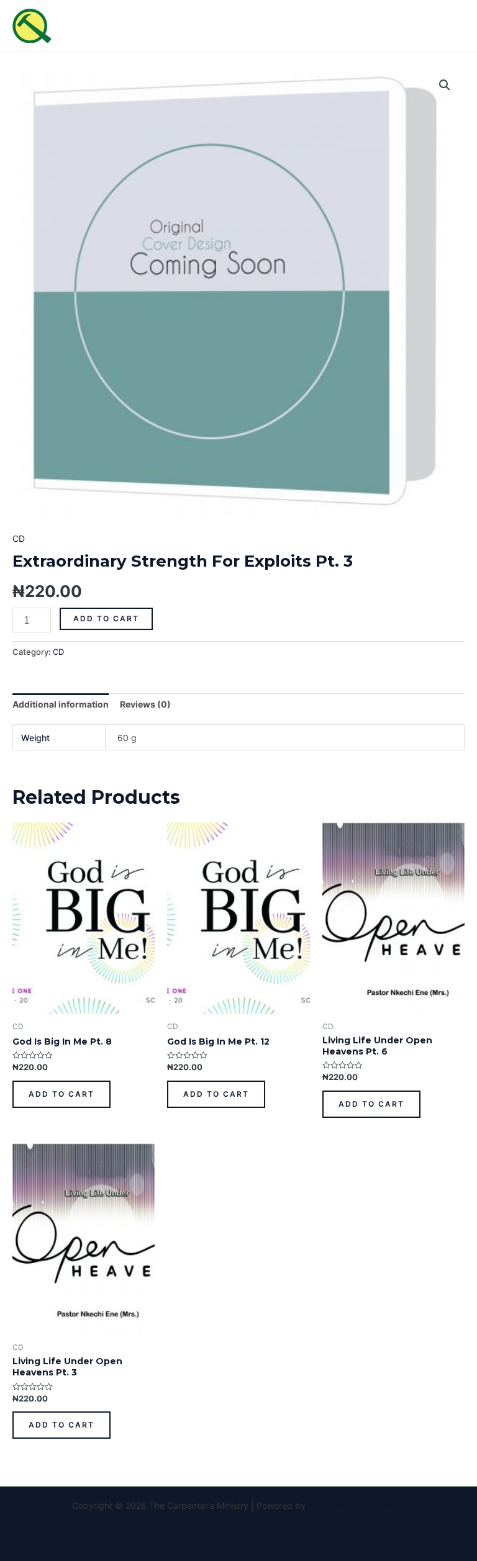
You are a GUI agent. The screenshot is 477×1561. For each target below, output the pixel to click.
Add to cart (106, 618)
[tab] (60, 704)
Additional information (60, 704)
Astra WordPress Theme (357, 1505)
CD (18, 538)
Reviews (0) (145, 704)
